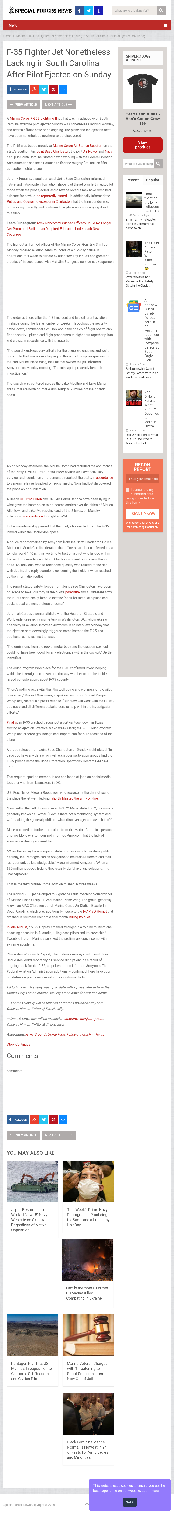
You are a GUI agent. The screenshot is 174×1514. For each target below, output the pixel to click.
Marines (21, 36)
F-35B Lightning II (44, 118)
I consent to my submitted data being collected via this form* (140, 496)
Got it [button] (130, 1502)
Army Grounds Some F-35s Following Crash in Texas (64, 1034)
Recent (132, 180)
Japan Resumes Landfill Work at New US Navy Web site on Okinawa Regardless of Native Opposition (31, 1219)
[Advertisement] (60, 290)
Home (7, 36)
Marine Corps (20, 118)
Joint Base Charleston (52, 151)
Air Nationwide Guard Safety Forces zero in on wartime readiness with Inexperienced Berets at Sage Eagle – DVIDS (155, 330)
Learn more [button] (150, 1491)
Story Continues (18, 1044)
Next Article (56, 105)
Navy (108, 151)
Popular (152, 180)
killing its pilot (79, 917)
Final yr (12, 722)
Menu (13, 25)
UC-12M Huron (31, 499)
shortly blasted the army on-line (74, 798)
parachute (72, 592)
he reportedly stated (52, 196)
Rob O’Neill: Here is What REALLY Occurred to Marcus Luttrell (151, 409)
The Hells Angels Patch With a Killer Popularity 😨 (152, 256)
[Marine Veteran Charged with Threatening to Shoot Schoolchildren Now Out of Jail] (88, 1336)
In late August (17, 927)
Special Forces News (17, 1505)
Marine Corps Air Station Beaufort (77, 146)
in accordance (103, 478)
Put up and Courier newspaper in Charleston (39, 202)
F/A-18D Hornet (95, 911)
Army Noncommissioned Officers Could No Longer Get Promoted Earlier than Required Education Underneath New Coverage (59, 229)
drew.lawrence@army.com (83, 1019)
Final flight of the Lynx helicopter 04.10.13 (152, 202)
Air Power (90, 151)
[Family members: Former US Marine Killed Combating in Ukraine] (87, 1260)
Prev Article (25, 105)
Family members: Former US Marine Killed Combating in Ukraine (87, 1293)
